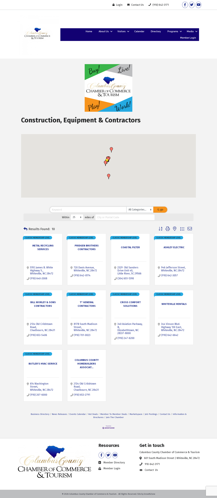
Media (190, 31)
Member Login (188, 38)
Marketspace (135, 414)
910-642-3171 (152, 464)
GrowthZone (149, 494)
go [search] (161, 209)
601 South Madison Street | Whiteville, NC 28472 (172, 458)
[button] (105, 163)
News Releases (59, 414)
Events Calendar (77, 414)
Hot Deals (93, 414)
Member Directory (114, 462)
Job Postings (151, 414)
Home (89, 31)
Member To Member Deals (113, 414)
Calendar (139, 31)
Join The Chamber (115, 417)
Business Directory (40, 414)
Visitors (121, 31)
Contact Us (165, 414)
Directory (156, 31)
